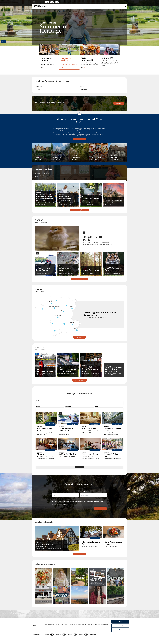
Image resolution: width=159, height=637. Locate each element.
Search (37, 400)
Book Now (118, 103)
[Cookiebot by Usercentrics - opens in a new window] (36, 635)
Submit (100, 509)
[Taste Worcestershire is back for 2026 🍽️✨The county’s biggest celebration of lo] (43, 595)
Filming (124, 1)
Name (54, 492)
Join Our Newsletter (91, 1)
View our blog (79, 554)
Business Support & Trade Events (104, 1)
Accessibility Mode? (40, 1)
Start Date (39, 86)
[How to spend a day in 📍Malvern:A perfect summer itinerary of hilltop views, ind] (79, 595)
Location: (97, 406)
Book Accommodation (78, 6)
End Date (82, 86)
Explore (89, 6)
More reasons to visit (79, 279)
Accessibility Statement (117, 1)
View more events (79, 380)
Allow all (120, 621)
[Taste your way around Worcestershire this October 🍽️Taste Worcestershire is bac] (43, 577)
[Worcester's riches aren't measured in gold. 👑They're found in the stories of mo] (61, 577)
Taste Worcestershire (65, 6)
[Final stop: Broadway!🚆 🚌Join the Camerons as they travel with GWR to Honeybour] (115, 595)
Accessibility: (68, 406)
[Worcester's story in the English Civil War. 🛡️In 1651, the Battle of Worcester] (97, 595)
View (42, 67)
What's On (97, 6)
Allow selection (120, 625)
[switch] (64, 635)
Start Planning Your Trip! (79, 210)
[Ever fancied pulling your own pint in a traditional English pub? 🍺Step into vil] (115, 577)
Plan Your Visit (107, 6)
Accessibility (117, 6)
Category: (38, 406)
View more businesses (79, 472)
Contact (84, 1)
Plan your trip (79, 337)
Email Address (84, 492)
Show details (93, 634)
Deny (120, 629)
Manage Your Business (76, 1)
